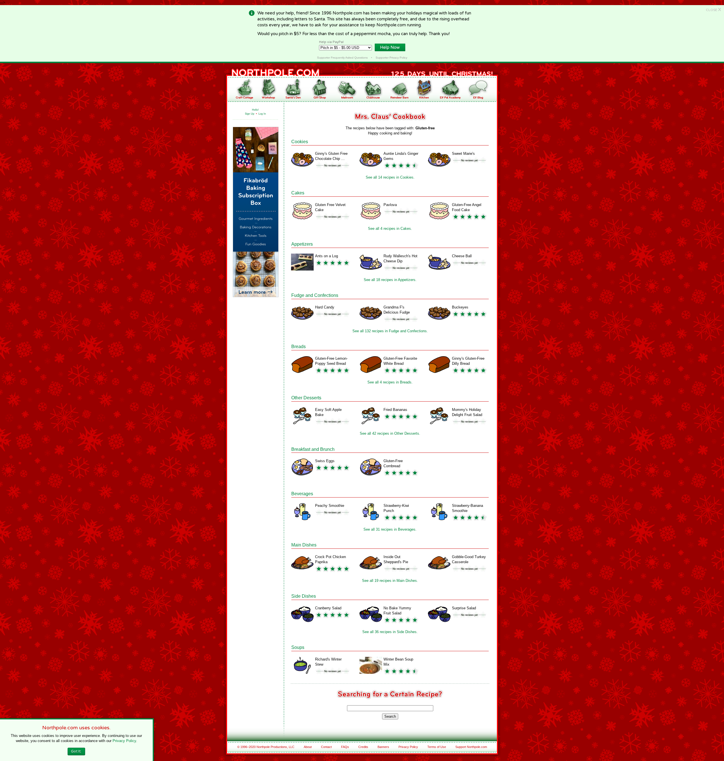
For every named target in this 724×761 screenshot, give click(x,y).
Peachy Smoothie (329, 505)
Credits (363, 747)
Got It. (76, 751)
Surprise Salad (464, 608)
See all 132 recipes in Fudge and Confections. (390, 331)
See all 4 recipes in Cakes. (390, 228)
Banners (383, 747)
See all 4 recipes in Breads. (390, 382)
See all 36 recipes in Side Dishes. (390, 632)
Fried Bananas (395, 410)
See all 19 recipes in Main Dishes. (390, 580)
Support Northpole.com (471, 747)
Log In (262, 113)
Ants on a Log (326, 256)
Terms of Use (436, 747)
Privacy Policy (408, 747)
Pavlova (390, 205)
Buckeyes (460, 307)
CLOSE (713, 10)
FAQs (345, 747)
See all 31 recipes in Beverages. (390, 529)
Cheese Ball (462, 256)
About (308, 747)
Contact (326, 747)
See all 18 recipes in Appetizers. (390, 280)
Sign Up (249, 113)
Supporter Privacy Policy (391, 57)
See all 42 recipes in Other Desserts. (390, 433)
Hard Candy (324, 307)
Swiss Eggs (325, 461)
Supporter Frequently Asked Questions (342, 57)
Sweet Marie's (463, 153)
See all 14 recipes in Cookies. (390, 177)
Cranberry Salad (328, 608)
